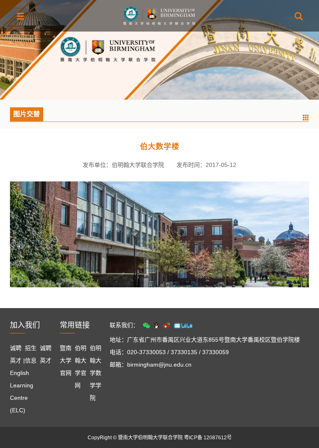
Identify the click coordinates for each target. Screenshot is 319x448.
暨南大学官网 (65, 360)
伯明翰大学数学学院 (95, 373)
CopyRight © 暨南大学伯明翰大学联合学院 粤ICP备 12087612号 (160, 438)
